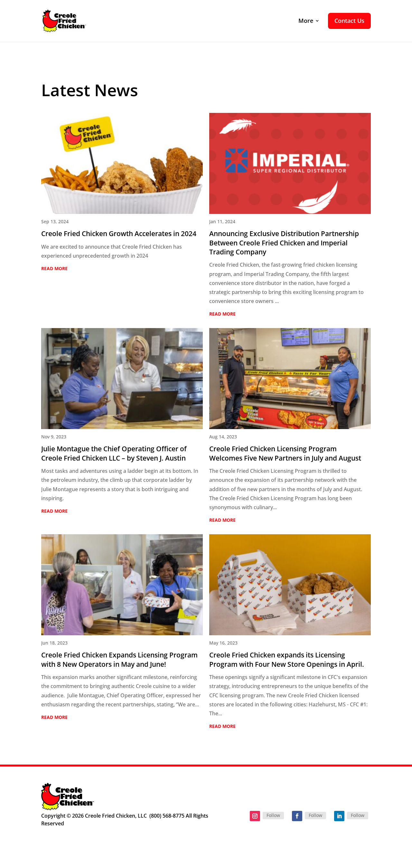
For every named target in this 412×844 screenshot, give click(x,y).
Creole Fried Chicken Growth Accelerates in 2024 (118, 233)
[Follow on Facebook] (297, 816)
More (305, 21)
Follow (273, 815)
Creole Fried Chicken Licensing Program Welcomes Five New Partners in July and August (285, 453)
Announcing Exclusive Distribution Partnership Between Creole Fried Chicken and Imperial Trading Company (284, 242)
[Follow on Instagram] (255, 816)
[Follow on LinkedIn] (339, 816)
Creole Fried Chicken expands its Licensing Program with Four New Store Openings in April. (286, 659)
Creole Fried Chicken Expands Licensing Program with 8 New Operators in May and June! (119, 659)
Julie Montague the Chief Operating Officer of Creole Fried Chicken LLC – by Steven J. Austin (114, 453)
